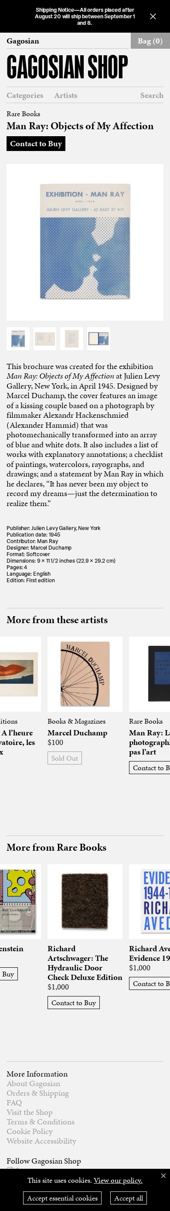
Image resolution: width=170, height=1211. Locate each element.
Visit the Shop (30, 1112)
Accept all (128, 1198)
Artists (65, 95)
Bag (150, 41)
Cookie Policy (30, 1131)
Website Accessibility (41, 1141)
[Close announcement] (153, 16)
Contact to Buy (36, 143)
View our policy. (118, 1180)
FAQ (14, 1102)
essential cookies (62, 1198)
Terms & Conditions (41, 1121)
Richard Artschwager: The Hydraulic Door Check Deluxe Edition (85, 963)
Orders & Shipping (38, 1093)
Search (151, 95)
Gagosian (23, 41)
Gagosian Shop (67, 69)
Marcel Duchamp (77, 733)
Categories (25, 95)
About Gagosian (33, 1083)
